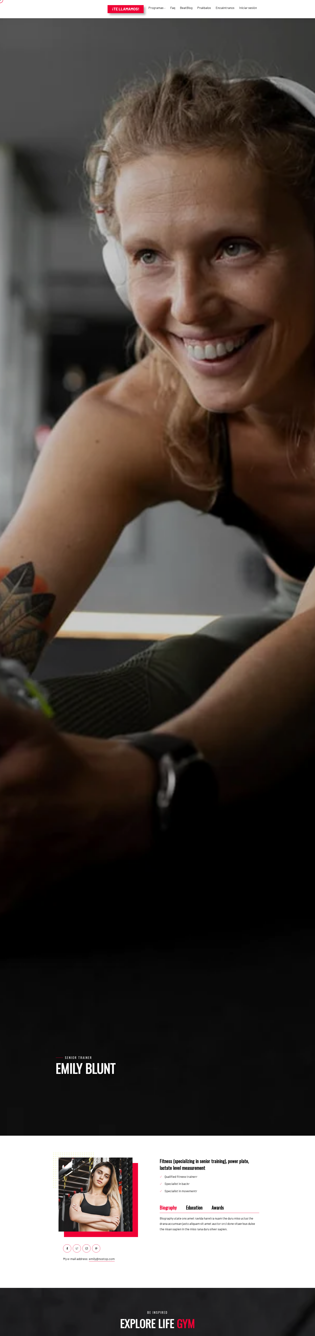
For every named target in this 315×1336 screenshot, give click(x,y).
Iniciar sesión (248, 7)
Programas (156, 7)
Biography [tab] (168, 1207)
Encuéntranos (225, 7)
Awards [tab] (218, 1207)
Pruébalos (204, 7)
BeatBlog (186, 7)
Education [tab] (194, 1207)
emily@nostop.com (102, 1259)
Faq (172, 7)
